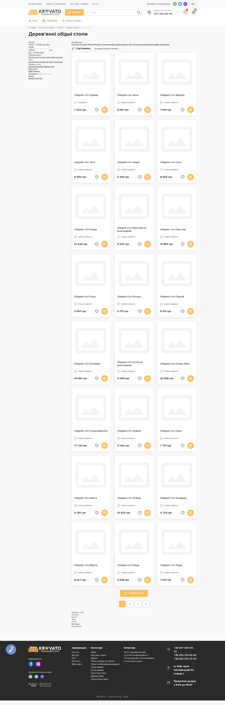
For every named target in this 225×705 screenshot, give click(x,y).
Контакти (76, 661)
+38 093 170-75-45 (185, 658)
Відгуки (75, 655)
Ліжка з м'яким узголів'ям (102, 661)
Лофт (74, 621)
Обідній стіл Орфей (129, 430)
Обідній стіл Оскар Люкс (175, 363)
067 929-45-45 (163, 13)
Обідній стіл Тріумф (86, 95)
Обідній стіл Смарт (128, 162)
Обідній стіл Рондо (85, 229)
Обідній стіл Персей (172, 296)
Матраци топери (98, 655)
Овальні (75, 614)
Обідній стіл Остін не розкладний (130, 364)
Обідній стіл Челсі (128, 95)
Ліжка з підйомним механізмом (105, 664)
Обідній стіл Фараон (172, 95)
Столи (60, 27)
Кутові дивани (97, 670)
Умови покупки (35, 4)
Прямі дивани (97, 667)
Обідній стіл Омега (85, 498)
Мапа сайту (77, 664)
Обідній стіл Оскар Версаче (91, 430)
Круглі (74, 617)
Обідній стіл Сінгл (171, 162)
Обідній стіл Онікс (171, 430)
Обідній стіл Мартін (86, 565)
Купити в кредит (74, 20)
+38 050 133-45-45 (185, 655)
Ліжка (93, 652)
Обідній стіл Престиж (173, 229)
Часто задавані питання (135, 652)
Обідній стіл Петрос (129, 296)
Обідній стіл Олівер (129, 498)
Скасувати (33, 74)
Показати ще (136, 593)
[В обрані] (96, 110)
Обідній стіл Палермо (87, 363)
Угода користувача (133, 661)
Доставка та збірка (79, 4)
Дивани (94, 658)
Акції (35, 20)
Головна (32, 27)
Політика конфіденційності (136, 655)
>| (146, 604)
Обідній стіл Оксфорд (173, 498)
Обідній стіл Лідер (171, 565)
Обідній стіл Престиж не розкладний (131, 229)
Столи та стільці (46, 27)
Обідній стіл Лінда (128, 565)
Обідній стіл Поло (85, 296)
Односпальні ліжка (99, 679)
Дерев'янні (86, 27)
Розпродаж (52, 20)
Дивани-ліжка (97, 676)
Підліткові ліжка (98, 673)
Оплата (95, 4)
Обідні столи (72, 27)
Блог (74, 658)
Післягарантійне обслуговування (139, 658)
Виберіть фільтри (44, 74)
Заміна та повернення (56, 4)
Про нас (75, 652)
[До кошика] (104, 110)
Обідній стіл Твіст (85, 162)
